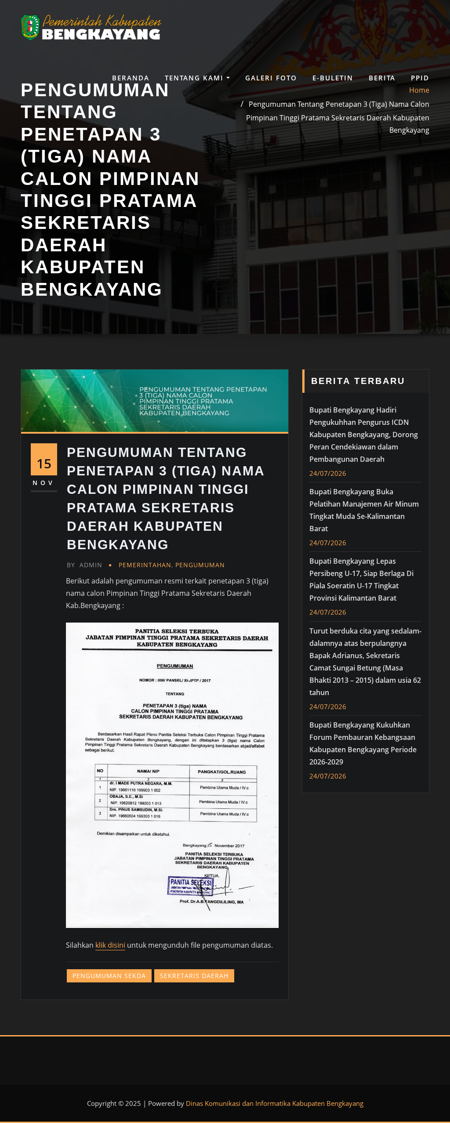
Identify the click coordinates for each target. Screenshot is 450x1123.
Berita (382, 77)
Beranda (130, 77)
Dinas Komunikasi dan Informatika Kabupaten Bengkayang (274, 1103)
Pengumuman (200, 565)
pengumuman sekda (109, 975)
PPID (420, 77)
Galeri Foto (271, 77)
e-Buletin (332, 77)
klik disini (110, 945)
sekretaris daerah (194, 975)
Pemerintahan (145, 565)
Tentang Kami (195, 77)
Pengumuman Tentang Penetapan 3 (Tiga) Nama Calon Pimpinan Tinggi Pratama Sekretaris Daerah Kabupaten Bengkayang (337, 116)
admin (84, 565)
